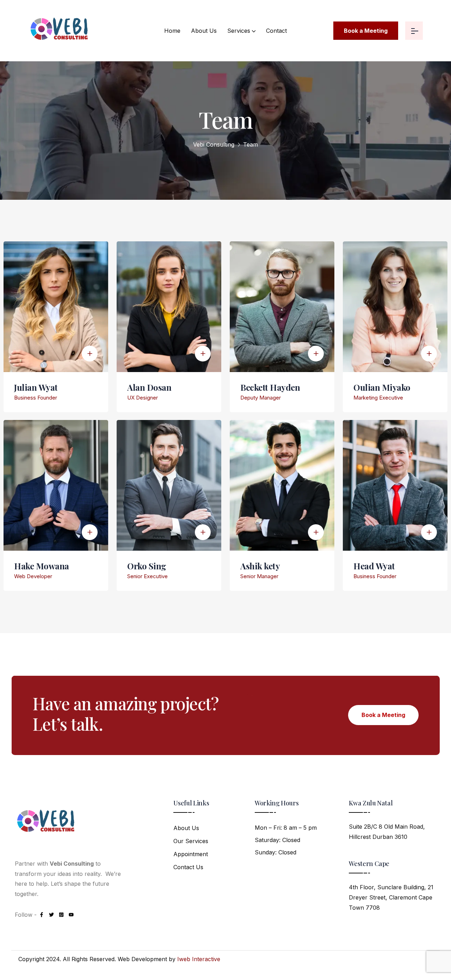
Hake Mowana (41, 565)
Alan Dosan (149, 387)
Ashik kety (260, 565)
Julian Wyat (36, 387)
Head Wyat (374, 565)
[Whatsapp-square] (61, 915)
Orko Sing (146, 565)
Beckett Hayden (270, 387)
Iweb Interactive (198, 959)
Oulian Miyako (381, 387)
